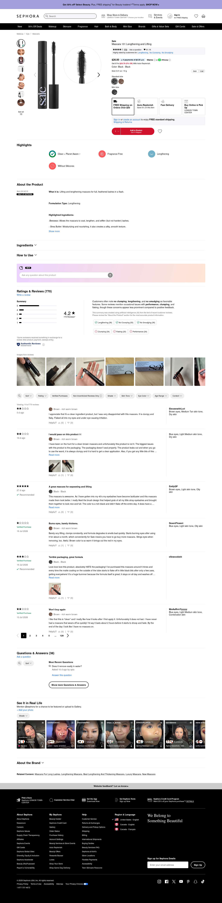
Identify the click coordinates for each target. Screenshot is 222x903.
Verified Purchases (60, 395)
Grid (194, 71)
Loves (51, 859)
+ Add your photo (25, 710)
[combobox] (70, 16)
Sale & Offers (198, 26)
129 (62, 635)
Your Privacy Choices (74, 883)
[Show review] (31, 371)
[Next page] (68, 635)
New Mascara (148, 774)
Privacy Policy (22, 883)
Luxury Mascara (133, 774)
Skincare (67, 26)
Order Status (54, 831)
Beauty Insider (55, 819)
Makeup (52, 26)
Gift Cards (180, 26)
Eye (27, 33)
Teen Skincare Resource (92, 867)
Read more (54, 454)
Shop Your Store (56, 863)
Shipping (85, 831)
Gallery (52, 827)
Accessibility (87, 863)
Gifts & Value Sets (160, 26)
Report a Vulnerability (26, 867)
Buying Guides (88, 843)
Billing (84, 835)
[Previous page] (17, 635)
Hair (96, 26)
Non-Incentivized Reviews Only (86, 395)
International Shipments (91, 839)
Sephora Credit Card (57, 823)
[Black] (114, 92)
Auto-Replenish (55, 847)
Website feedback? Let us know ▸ (111, 786)
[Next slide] (98, 75)
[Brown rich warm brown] (121, 81)
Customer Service (89, 819)
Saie (114, 41)
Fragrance (83, 26)
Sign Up (198, 864)
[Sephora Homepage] (27, 16)
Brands (141, 26)
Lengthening (143, 52)
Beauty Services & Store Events (62, 843)
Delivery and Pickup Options (93, 827)
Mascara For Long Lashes (47, 774)
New (20, 26)
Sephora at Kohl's (89, 851)
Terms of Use (36, 883)
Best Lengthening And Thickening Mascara (103, 774)
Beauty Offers (54, 851)
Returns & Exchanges (91, 823)
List (201, 71)
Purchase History (56, 835)
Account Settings (56, 839)
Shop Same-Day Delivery (59, 867)
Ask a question (135, 49)
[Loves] (196, 16)
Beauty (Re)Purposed (26, 863)
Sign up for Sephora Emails (161, 858)
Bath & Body (111, 26)
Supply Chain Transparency (28, 835)
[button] (154, 60)
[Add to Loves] (160, 131)
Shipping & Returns (123, 121)
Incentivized (23, 737)
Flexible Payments (89, 859)
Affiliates (20, 839)
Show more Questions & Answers (68, 684)
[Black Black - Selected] (114, 81)
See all (21, 112)
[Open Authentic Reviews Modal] (43, 344)
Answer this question (62, 675)
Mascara (36, 33)
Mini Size (127, 26)
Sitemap (59, 883)
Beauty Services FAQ (90, 847)
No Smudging (167, 52)
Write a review (23, 294)
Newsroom (21, 823)
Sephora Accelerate (25, 859)
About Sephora (23, 819)
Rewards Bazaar (56, 855)
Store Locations (88, 855)
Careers (20, 827)
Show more (54, 231)
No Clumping (155, 52)
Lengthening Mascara (71, 774)
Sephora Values (23, 831)
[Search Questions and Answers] (19, 663)
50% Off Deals (35, 26)
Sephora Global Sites (25, 851)
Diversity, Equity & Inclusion (28, 855)
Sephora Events (23, 843)
